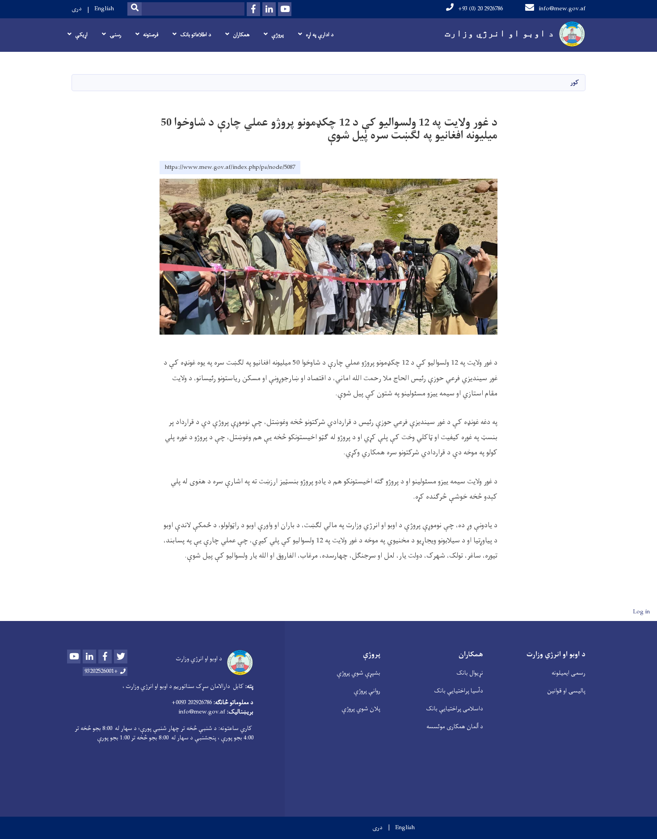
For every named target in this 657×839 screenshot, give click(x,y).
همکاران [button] (241, 35)
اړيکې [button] (81, 35)
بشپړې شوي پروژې (358, 673)
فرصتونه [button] (150, 35)
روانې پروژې (367, 690)
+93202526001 (101, 671)
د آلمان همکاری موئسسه (454, 726)
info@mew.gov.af (562, 8)
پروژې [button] (277, 35)
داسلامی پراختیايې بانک (454, 708)
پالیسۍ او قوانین (566, 690)
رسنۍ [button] (115, 35)
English (104, 8)
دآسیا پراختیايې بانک (458, 690)
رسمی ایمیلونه (568, 673)
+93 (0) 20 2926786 (480, 8)
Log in (641, 611)
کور (574, 82)
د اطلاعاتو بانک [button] (195, 35)
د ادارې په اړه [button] (319, 35)
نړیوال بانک (469, 673)
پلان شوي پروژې (360, 708)
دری (77, 8)
